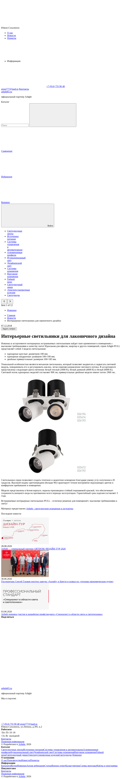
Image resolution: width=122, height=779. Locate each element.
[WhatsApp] (23, 86)
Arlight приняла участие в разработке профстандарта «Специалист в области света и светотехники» (52, 614)
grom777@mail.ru (28, 724)
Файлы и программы (107, 765)
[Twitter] (68, 640)
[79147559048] (23, 721)
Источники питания (13, 237)
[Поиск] (52, 115)
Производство (14, 760)
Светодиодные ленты (12, 749)
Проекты (11, 38)
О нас (10, 33)
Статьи (48, 765)
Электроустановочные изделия (43, 755)
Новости (11, 35)
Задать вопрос (9, 329)
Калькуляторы (72, 765)
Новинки (12, 310)
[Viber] (23, 662)
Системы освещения (12, 269)
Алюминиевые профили (14, 253)
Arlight (21, 744)
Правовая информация (12, 741)
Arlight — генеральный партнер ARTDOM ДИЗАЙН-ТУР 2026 (33, 549)
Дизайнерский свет (43, 752)
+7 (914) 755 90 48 (10, 724)
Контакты (24, 89)
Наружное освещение (12, 275)
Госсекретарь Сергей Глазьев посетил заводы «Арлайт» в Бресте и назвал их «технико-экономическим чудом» (57, 581)
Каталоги (6, 765)
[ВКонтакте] (23, 640)
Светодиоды (13, 295)
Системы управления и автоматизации (63, 749)
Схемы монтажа (88, 765)
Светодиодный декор (17, 755)
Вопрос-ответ (58, 765)
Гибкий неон (11, 280)
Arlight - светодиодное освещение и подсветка (49, 508)
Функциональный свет (22, 752)
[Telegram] (23, 685)
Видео (14, 765)
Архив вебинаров (35, 765)
